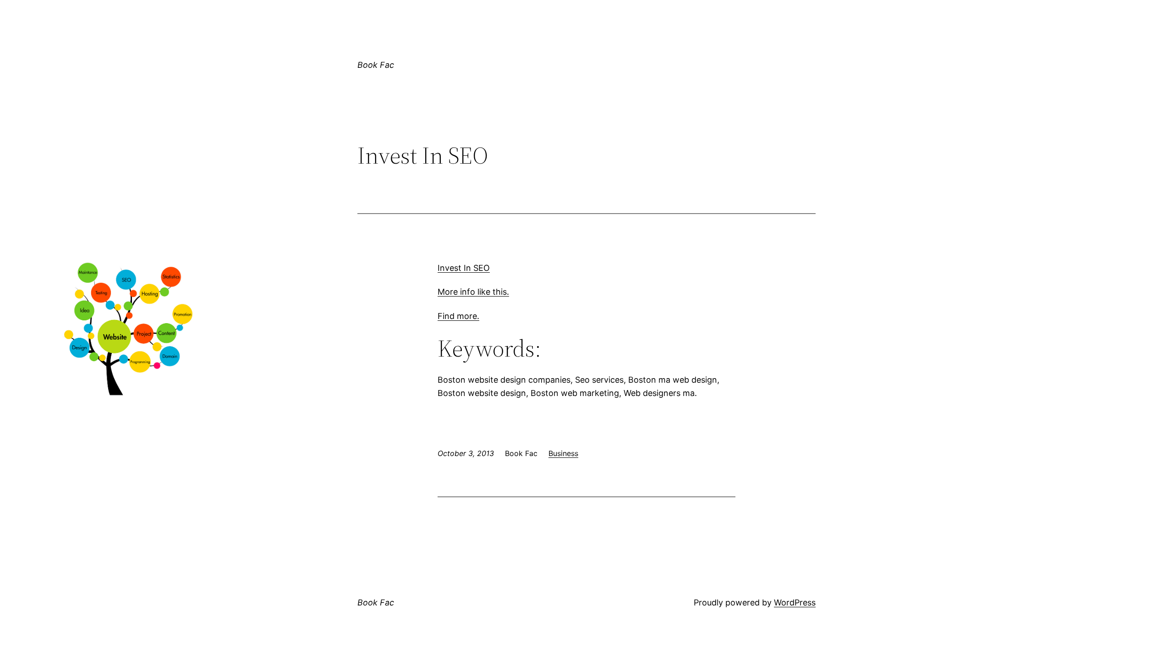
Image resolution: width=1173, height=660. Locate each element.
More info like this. (473, 292)
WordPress (795, 602)
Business (563, 453)
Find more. (458, 316)
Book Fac (375, 65)
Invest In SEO (464, 268)
